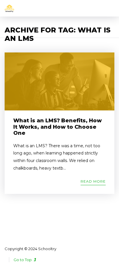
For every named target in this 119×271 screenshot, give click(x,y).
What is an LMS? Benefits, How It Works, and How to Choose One (57, 126)
